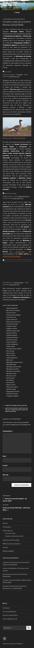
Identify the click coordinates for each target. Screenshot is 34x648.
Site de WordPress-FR (10, 619)
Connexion (6, 608)
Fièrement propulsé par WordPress (13, 643)
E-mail (5, 465)
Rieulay (25, 409)
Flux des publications (9, 611)
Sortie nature (10, 411)
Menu (18, 12)
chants (26, 29)
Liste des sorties (10, 533)
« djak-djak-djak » (20, 251)
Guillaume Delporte (10, 4)
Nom (5, 456)
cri (18, 204)
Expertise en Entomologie (11, 540)
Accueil (5, 523)
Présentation (7, 527)
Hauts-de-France (11, 408)
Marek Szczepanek (24, 196)
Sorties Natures (8, 530)
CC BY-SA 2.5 (13, 284)
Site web (5, 475)
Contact (5, 547)
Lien (18, 76)
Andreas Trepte (19, 282)
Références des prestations (11, 544)
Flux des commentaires (10, 615)
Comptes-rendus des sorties (16, 405)
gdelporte (21, 19)
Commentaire (8, 431)
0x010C (20, 74)
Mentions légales (8, 551)
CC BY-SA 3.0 (13, 76)
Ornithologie (16, 409)
